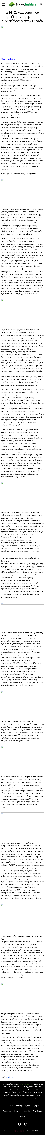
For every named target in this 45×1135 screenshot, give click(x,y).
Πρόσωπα (7, 1111)
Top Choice (37, 1111)
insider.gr (9, 1077)
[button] (3, 4)
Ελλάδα (10, 1105)
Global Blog (22, 1116)
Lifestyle (26, 1111)
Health (17, 1111)
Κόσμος (19, 1105)
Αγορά (27, 1105)
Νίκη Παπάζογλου (8, 59)
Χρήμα (36, 1105)
